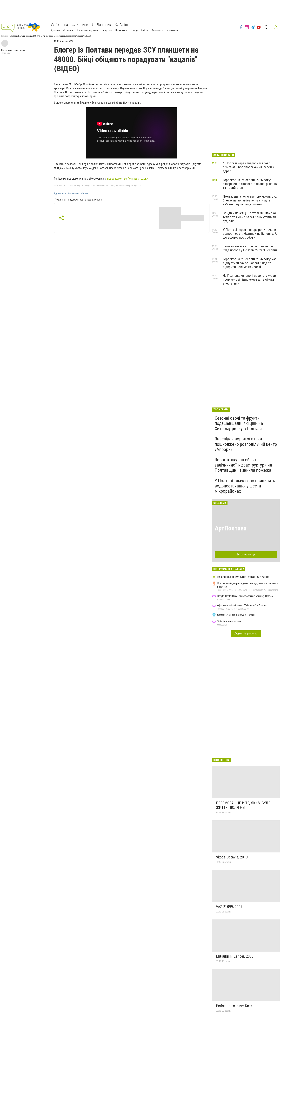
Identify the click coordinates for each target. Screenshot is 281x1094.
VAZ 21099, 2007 (229, 906)
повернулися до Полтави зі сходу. (127, 178)
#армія (84, 193)
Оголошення (172, 30)
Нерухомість (121, 30)
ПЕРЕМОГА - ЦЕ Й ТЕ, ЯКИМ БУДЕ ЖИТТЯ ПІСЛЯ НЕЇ (243, 805)
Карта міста (157, 30)
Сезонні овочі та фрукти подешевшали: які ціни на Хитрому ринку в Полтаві (239, 423)
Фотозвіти (68, 30)
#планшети (73, 193)
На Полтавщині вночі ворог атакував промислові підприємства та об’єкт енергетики (249, 279)
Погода (134, 30)
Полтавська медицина (87, 30)
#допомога (60, 193)
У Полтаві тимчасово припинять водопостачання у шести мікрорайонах (245, 486)
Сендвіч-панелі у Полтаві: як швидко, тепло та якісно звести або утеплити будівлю (250, 217)
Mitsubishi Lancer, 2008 (235, 956)
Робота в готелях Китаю (235, 1006)
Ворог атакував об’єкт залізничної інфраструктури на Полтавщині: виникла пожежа (243, 465)
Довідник (104, 24)
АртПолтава (231, 528)
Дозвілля (55, 30)
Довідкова (107, 30)
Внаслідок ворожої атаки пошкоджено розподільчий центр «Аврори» (246, 444)
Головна (61, 24)
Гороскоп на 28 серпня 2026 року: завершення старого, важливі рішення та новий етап (250, 184)
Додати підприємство (245, 633)
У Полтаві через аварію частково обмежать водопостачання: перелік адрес (248, 167)
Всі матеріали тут (246, 554)
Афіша (125, 24)
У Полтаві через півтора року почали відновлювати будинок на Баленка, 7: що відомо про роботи (250, 233)
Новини (82, 24)
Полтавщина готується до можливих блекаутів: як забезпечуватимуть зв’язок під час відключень (250, 200)
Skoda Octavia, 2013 (232, 857)
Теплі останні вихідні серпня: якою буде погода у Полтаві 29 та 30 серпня (250, 248)
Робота (144, 30)
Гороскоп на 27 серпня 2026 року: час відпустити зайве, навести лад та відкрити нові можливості (249, 263)
